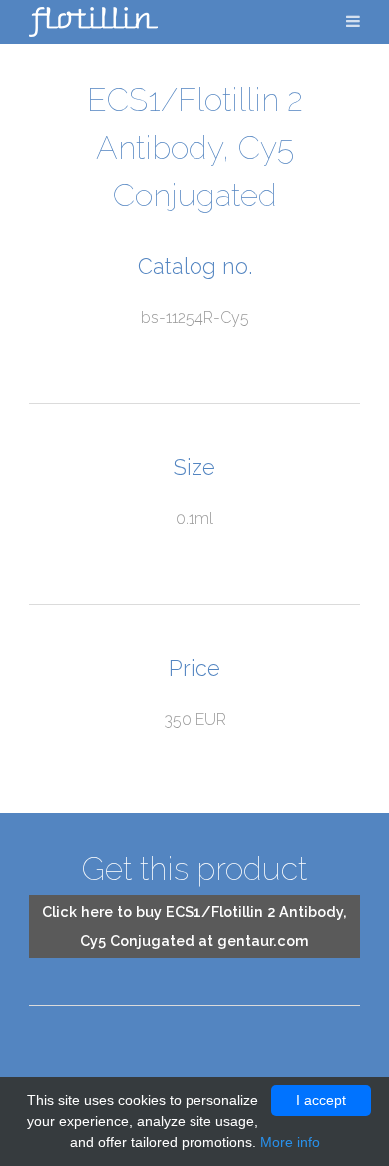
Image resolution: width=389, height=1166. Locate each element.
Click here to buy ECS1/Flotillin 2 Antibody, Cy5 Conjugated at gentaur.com (194, 926)
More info (290, 1142)
